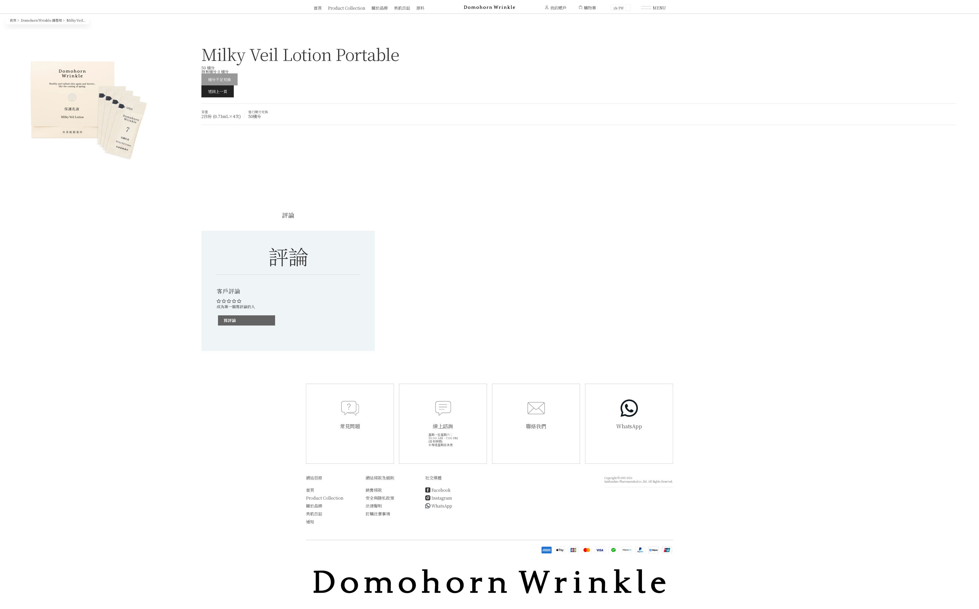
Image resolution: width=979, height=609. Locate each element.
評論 (288, 215)
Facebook (440, 490)
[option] (86, 108)
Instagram (441, 498)
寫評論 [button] (230, 320)
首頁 (318, 8)
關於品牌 (379, 8)
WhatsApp (441, 506)
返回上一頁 (217, 91)
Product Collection (346, 8)
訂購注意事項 (378, 514)
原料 (420, 8)
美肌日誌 (402, 8)
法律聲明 (374, 506)
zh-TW (618, 8)
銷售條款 (374, 490)
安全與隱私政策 (380, 498)
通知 (310, 522)
